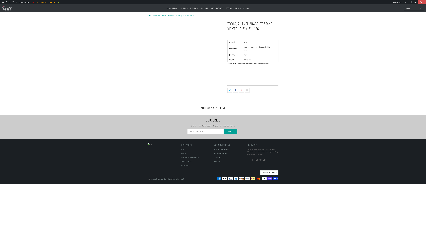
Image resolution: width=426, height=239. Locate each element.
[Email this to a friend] (247, 90)
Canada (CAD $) (398, 2)
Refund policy (185, 165)
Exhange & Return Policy (221, 149)
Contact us (217, 157)
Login (415, 2)
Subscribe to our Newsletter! (190, 157)
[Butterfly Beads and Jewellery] (7, 8)
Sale (33, 2)
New (59, 2)
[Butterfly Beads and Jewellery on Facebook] (6, 2)
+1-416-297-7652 (24, 2)
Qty (228, 68)
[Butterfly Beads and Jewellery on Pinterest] (13, 2)
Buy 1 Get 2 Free (42, 2)
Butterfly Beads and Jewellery (161, 179)
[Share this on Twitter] (229, 90)
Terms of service (186, 161)
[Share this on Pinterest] (241, 90)
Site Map (217, 161)
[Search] (421, 8)
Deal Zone (53, 2)
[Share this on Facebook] (235, 90)
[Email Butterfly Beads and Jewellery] (3, 2)
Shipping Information (220, 153)
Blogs (182, 149)
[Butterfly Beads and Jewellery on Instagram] (10, 2)
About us (183, 153)
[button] (175, 8)
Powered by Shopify (178, 179)
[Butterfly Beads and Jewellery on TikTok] (16, 2)
